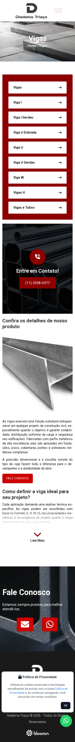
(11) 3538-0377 (37, 283)
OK (65, 705)
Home (32, 46)
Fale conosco (17, 478)
